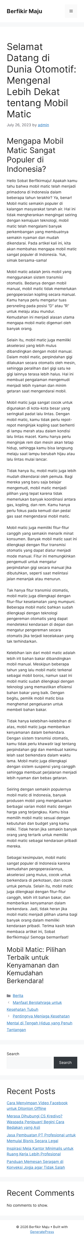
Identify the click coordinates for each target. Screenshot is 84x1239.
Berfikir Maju (24, 11)
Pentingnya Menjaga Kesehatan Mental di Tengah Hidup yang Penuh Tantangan (39, 1023)
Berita (18, 995)
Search (13, 1054)
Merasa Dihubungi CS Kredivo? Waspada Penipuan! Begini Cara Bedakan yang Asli (35, 1122)
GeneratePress (42, 1232)
